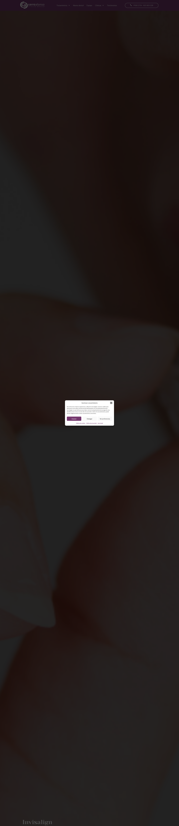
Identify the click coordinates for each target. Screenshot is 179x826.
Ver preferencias (105, 419)
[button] (111, 403)
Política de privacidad (91, 423)
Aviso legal (100, 423)
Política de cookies (80, 423)
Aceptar (74, 419)
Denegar (89, 419)
